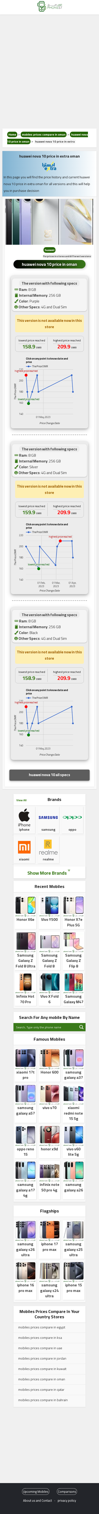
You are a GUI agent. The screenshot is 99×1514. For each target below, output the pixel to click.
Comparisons (67, 1491)
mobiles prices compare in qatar (41, 1389)
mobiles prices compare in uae (40, 1348)
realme (48, 859)
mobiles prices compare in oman (43, 134)
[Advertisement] (49, 71)
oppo (72, 829)
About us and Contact (37, 1500)
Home (12, 134)
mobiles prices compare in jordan (42, 1358)
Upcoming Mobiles (35, 1491)
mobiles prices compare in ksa (40, 1337)
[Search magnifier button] (81, 1027)
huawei (49, 250)
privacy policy (67, 1500)
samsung (48, 829)
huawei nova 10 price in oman (49, 264)
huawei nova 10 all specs (49, 774)
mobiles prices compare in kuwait (42, 1369)
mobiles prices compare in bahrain (43, 1400)
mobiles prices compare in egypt (41, 1327)
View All (21, 800)
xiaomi (24, 859)
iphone (24, 829)
